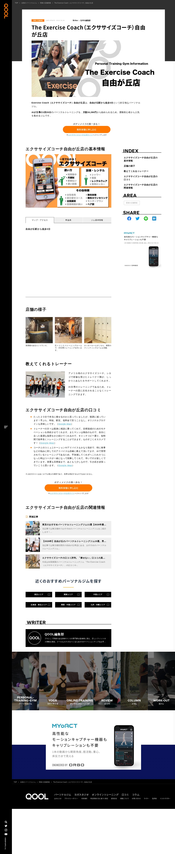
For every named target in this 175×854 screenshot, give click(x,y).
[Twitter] (137, 218)
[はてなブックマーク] (154, 218)
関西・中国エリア (68, 605)
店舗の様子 (129, 166)
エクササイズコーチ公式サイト (80, 135)
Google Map (64, 424)
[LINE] (146, 218)
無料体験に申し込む (86, 129)
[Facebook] (129, 218)
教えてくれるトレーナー (136, 171)
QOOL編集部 (85, 20)
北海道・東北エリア (39, 605)
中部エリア (97, 594)
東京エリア (38, 594)
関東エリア (68, 594)
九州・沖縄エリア (98, 605)
